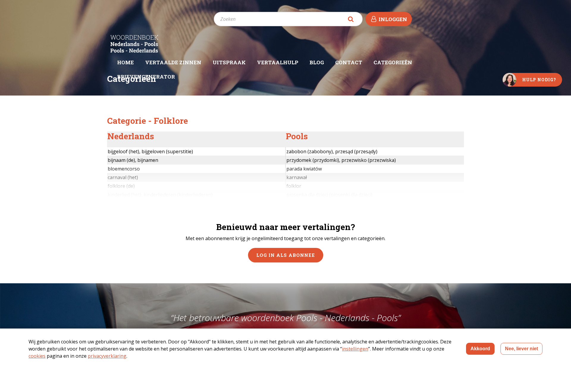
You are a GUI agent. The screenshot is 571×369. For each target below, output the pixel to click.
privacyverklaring (107, 356)
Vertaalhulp (277, 62)
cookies (37, 356)
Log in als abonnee (285, 255)
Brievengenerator (146, 76)
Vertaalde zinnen (173, 62)
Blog (317, 62)
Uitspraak (229, 62)
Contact (348, 62)
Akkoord (480, 348)
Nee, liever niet (521, 348)
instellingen (355, 348)
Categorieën (393, 62)
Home (125, 62)
